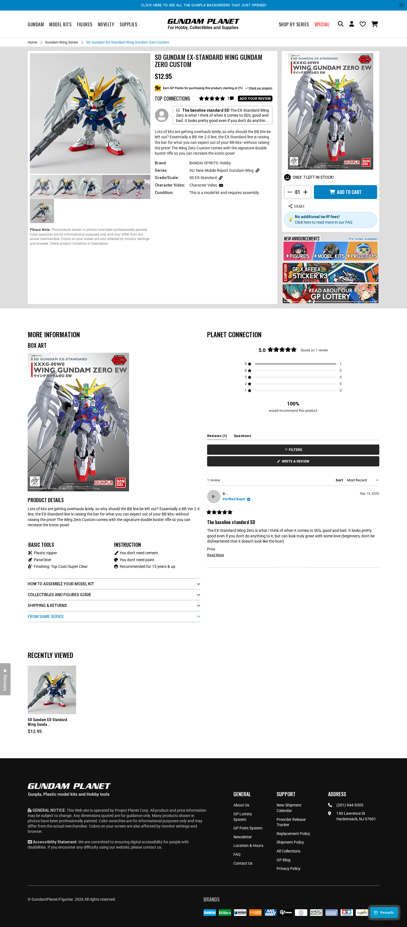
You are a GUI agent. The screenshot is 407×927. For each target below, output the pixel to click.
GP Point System (247, 828)
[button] (375, 24)
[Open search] (341, 24)
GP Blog (283, 860)
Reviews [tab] (217, 437)
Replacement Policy (293, 833)
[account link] (351, 24)
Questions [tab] (242, 437)
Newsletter (242, 837)
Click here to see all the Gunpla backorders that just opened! (203, 5)
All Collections (288, 851)
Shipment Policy (290, 842)
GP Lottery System (242, 817)
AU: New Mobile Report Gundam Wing (221, 170)
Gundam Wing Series (61, 42)
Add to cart (349, 192)
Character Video (203, 185)
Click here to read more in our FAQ (323, 222)
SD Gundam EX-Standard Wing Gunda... (47, 722)
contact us (152, 847)
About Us (241, 805)
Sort (340, 480)
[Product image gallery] (90, 113)
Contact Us (243, 863)
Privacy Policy (288, 868)
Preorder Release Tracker (291, 822)
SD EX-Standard (203, 177)
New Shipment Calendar (289, 808)
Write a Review (296, 462)
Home (32, 42)
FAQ (237, 854)
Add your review (255, 98)
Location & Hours (248, 845)
